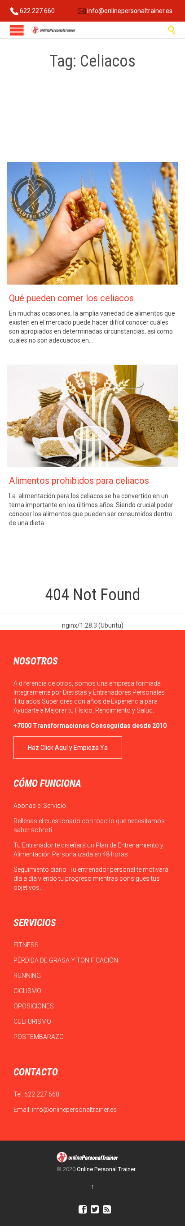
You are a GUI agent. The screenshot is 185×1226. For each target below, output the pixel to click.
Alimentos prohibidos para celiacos (79, 480)
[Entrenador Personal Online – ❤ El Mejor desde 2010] (53, 30)
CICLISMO (28, 990)
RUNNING (27, 975)
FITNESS (26, 945)
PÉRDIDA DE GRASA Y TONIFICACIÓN (66, 960)
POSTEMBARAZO (39, 1036)
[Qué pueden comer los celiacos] (92, 223)
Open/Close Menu (17, 30)
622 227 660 (36, 10)
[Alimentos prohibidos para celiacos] (92, 416)
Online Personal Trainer (106, 1169)
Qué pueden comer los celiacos (71, 298)
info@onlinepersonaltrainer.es (129, 10)
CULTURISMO (33, 1021)
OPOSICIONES (34, 1006)
